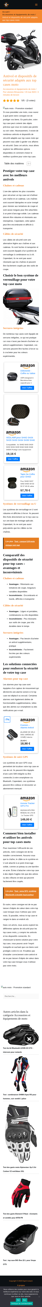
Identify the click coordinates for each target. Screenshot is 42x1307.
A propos (21, 1285)
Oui (18, 1300)
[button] (17, 108)
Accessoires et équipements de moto (19, 89)
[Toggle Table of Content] (27, 164)
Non (24, 1300)
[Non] (39, 1297)
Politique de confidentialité (21, 1303)
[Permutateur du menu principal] (36, 5)
